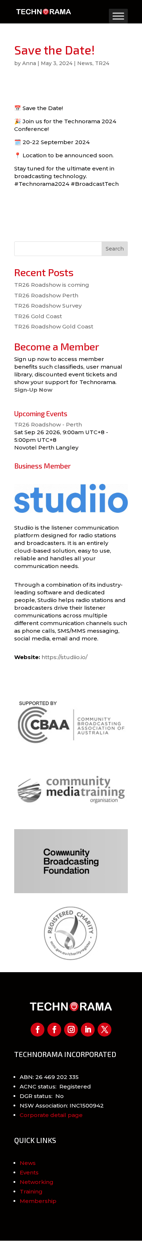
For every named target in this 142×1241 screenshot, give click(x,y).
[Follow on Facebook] (37, 1030)
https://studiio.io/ (64, 657)
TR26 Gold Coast (38, 316)
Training (31, 1191)
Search (115, 248)
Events (29, 1172)
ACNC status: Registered (55, 1086)
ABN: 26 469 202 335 (49, 1076)
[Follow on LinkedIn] (88, 1030)
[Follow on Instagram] (71, 1030)
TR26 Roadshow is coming (51, 284)
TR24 (102, 63)
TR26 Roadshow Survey (48, 305)
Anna (29, 63)
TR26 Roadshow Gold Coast (53, 326)
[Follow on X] (104, 1030)
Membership (38, 1200)
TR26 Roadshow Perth (46, 295)
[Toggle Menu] (118, 15)
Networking (37, 1181)
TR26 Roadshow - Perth (48, 424)
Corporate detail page (51, 1115)
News (84, 63)
